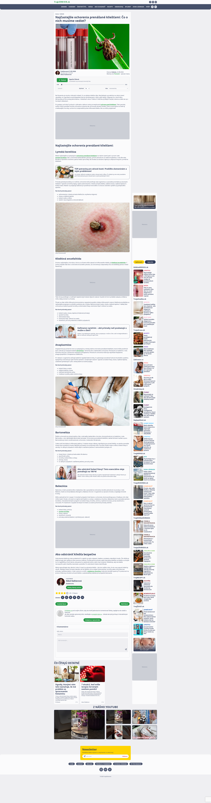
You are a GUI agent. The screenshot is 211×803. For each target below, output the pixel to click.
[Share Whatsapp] (66, 597)
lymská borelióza (61, 158)
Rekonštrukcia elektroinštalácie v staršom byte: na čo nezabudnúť (149, 528)
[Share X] (70, 597)
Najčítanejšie (139, 262)
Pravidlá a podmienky (103, 764)
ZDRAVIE (64, 7)
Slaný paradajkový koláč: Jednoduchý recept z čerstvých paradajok (149, 340)
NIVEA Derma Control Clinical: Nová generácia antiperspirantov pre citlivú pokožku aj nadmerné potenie (149, 444)
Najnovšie (150, 262)
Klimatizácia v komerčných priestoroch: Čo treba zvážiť (149, 541)
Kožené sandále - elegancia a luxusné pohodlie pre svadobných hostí (149, 323)
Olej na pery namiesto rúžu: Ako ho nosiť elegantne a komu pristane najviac (149, 292)
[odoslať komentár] (126, 649)
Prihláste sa (68, 610)
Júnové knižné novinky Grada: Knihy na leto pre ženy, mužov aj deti (149, 630)
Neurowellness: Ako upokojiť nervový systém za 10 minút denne (149, 352)
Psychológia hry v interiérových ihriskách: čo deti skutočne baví (149, 461)
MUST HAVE (147, 317)
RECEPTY (110, 7)
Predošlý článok (61, 604)
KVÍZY (148, 7)
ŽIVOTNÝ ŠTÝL (81, 7)
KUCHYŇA (147, 581)
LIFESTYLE (147, 270)
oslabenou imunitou (94, 571)
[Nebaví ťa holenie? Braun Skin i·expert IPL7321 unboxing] (118, 732)
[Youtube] (153, 2)
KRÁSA (90, 7)
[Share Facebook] (62, 597)
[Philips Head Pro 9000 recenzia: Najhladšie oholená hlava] (144, 717)
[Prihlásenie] (152, 7)
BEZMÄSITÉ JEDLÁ (149, 594)
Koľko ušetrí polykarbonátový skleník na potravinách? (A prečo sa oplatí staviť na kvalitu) (149, 476)
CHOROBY (72, 7)
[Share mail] (82, 597)
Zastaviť (60, 88)
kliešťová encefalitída (118, 263)
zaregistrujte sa (97, 614)
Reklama (89, 764)
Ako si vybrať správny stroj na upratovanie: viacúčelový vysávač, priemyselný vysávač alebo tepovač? (149, 509)
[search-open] (155, 7)
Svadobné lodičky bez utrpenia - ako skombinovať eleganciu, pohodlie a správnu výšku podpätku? (150, 309)
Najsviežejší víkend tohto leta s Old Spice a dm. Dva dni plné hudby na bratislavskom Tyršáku (149, 277)
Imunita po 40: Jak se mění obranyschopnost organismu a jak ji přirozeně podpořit (149, 382)
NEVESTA (146, 302)
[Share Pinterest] (74, 597)
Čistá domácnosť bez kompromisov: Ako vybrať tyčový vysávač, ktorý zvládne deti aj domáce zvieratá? (150, 616)
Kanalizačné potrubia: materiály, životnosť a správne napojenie (148, 557)
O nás (71, 764)
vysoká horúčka (64, 511)
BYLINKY (128, 7)
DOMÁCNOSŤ (148, 486)
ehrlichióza (80, 351)
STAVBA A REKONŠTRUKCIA (149, 522)
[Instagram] (156, 2)
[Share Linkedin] (78, 597)
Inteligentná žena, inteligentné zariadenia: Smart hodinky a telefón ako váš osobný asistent (150, 412)
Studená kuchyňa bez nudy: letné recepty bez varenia (149, 598)
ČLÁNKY (146, 392)
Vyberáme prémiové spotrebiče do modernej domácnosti (148, 586)
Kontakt (80, 764)
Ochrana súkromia (120, 764)
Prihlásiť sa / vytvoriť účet (92, 620)
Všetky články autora (74, 587)
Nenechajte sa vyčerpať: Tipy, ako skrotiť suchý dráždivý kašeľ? (149, 397)
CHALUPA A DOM (149, 551)
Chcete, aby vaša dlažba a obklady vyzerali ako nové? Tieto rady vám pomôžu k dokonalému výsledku (149, 493)
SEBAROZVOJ (119, 7)
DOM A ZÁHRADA (138, 7)
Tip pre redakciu (136, 764)
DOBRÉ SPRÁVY (149, 423)
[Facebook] (150, 2)
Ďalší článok (124, 604)
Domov (57, 14)
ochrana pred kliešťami (108, 104)
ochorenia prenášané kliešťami (86, 156)
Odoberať (124, 756)
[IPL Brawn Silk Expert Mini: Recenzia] (144, 732)
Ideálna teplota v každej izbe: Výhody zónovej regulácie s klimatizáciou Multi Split (149, 570)
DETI (145, 457)
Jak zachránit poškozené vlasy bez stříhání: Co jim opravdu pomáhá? (149, 368)
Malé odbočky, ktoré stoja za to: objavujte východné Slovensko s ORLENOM (149, 429)
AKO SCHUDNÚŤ (100, 7)
